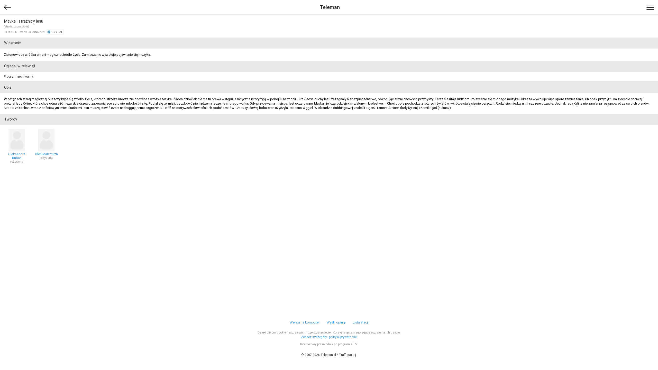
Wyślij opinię (336, 322)
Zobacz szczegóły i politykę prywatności (329, 337)
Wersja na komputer (304, 322)
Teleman (330, 7)
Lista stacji (361, 322)
